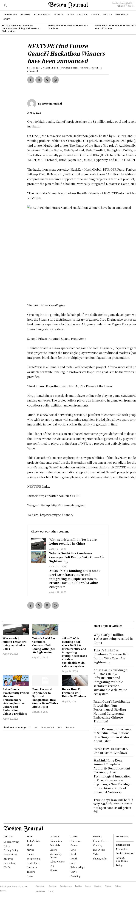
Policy (119, 865)
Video (96, 854)
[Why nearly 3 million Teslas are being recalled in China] (38, 544)
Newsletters (122, 848)
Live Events (99, 849)
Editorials (55, 845)
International (123, 844)
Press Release (34, 67)
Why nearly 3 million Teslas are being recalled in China (73, 541)
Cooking (97, 845)
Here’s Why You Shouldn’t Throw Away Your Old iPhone (115, 26)
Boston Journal (52, 103)
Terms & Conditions (122, 859)
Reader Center (100, 840)
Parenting (75, 876)
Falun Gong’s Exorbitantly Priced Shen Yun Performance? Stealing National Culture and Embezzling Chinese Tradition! (16, 701)
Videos (53, 870)
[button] (5, 5)
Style (73, 849)
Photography (100, 858)
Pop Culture (33, 862)
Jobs (72, 862)
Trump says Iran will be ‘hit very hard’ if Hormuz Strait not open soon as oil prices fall (113, 806)
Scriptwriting (33, 858)
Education (75, 840)
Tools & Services (124, 853)
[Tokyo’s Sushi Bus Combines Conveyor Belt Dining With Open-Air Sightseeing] (38, 557)
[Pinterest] (47, 79)
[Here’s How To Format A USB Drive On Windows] (75, 680)
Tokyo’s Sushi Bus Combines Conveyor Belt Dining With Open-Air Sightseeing (21, 28)
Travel (73, 871)
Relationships (77, 867)
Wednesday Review (56, 856)
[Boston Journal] (32, 103)
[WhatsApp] (55, 79)
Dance (30, 854)
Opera (30, 876)
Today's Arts (33, 840)
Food (73, 854)
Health (73, 858)
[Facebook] (30, 79)
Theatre (31, 871)
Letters (53, 849)
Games (74, 845)
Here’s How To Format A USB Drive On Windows (68, 26)
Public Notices (57, 861)
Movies (30, 849)
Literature (32, 867)
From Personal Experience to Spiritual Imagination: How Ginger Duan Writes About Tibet (45, 697)
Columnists (56, 840)
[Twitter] (38, 79)
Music (30, 845)
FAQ (52, 865)
